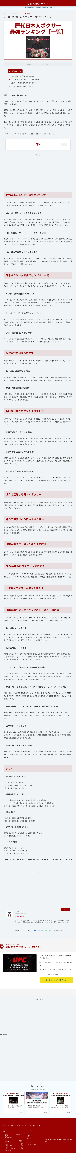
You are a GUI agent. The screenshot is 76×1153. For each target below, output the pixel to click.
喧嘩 (22, 1148)
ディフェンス (29, 1135)
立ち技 (27, 1136)
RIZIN (6, 1135)
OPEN (64, 144)
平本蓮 (8, 1147)
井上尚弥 (8, 1142)
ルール (20, 1141)
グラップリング (29, 1138)
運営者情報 (33, 1144)
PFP (22, 1144)
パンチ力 (23, 1147)
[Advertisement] (38, 171)
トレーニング (27, 1131)
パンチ (25, 1132)
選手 (6, 1139)
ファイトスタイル (10, 1148)
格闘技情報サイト (38, 3)
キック (27, 1134)
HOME (5, 1125)
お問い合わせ (8, 1150)
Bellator (7, 1134)
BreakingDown (8, 1137)
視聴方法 (18, 1134)
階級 (22, 1143)
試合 (4, 1131)
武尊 (7, 1144)
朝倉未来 (7, 1141)
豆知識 (28, 13)
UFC (4, 1133)
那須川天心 (9, 1145)
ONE (6, 1136)
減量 (22, 1145)
